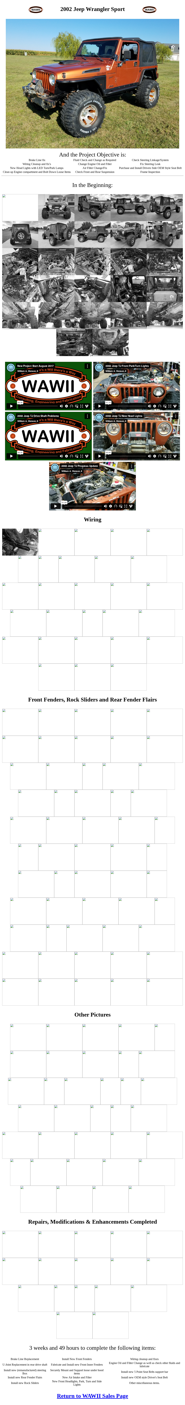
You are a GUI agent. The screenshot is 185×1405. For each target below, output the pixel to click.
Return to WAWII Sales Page (92, 1396)
